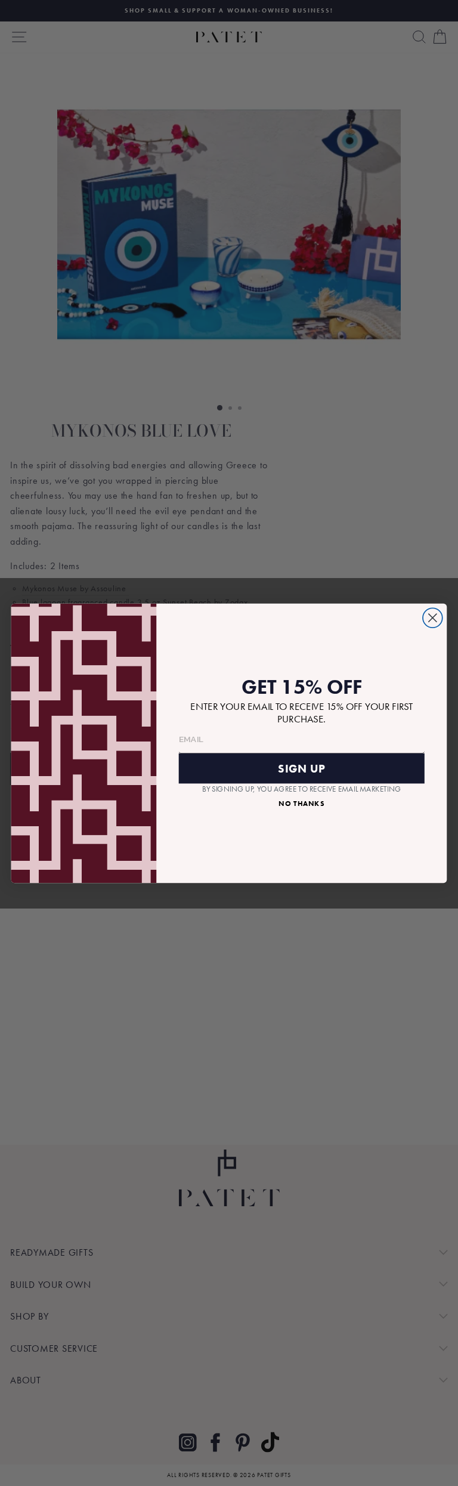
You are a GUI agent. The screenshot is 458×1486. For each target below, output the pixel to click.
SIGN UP (301, 768)
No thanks (301, 803)
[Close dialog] (432, 618)
